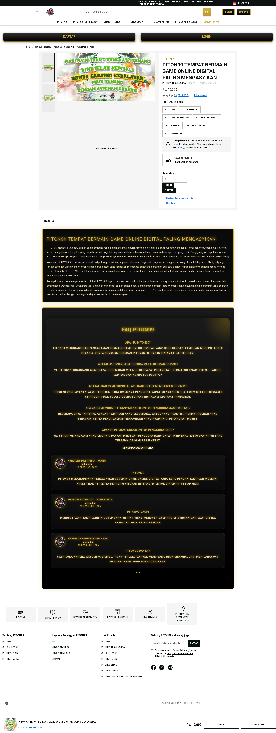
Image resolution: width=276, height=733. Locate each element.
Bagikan (170, 203)
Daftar (243, 12)
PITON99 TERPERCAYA (152, 4)
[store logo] (41, 12)
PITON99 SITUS (109, 664)
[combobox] (147, 12)
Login (228, 12)
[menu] (138, 21)
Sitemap (56, 659)
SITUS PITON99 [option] (189, 109)
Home (28, 47)
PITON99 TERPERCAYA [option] (177, 117)
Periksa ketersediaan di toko (181, 198)
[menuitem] (62, 21)
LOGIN (206, 36)
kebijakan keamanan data (180, 653)
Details (49, 221)
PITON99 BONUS (60, 647)
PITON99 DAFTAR (11, 659)
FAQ (54, 641)
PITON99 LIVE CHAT (62, 653)
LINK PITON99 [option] (172, 125)
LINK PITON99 (150, 617)
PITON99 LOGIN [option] (173, 133)
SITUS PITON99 (180, 1)
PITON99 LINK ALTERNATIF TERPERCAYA (182, 617)
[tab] (49, 221)
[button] (48, 67)
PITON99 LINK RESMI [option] (207, 117)
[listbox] (196, 121)
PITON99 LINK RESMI (203, 1)
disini (179, 147)
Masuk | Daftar (147, 1)
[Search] (207, 12)
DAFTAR (69, 36)
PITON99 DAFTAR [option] (196, 125)
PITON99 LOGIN (10, 653)
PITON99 (164, 1)
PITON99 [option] (170, 109)
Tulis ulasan (200, 95)
